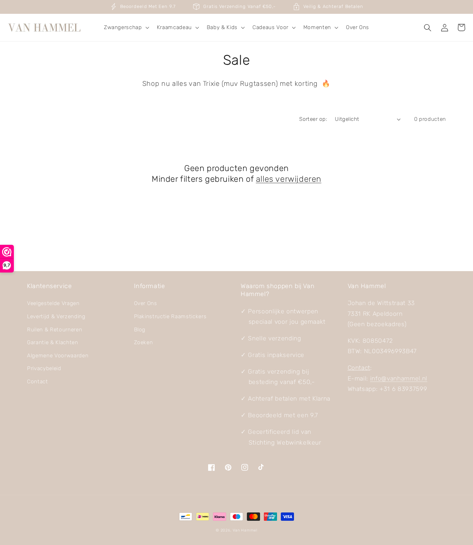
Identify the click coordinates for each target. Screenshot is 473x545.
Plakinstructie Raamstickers (170, 316)
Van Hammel (245, 530)
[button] (125, 28)
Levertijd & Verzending (56, 316)
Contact (37, 381)
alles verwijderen (288, 179)
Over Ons (145, 303)
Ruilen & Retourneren (54, 330)
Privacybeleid (44, 368)
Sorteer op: (313, 119)
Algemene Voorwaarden (57, 355)
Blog (140, 330)
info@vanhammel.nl (398, 378)
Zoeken (143, 342)
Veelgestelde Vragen (53, 303)
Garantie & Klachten (52, 342)
